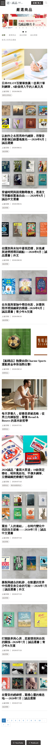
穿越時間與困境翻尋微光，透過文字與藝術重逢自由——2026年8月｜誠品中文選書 (24, 196)
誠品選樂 (33, 35)
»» (8, 724)
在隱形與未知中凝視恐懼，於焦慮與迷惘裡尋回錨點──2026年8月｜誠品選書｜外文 (24, 252)
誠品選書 (23, 35)
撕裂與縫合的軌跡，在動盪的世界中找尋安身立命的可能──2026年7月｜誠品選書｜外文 (24, 586)
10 (40, 720)
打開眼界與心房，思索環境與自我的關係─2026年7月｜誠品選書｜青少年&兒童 (23, 642)
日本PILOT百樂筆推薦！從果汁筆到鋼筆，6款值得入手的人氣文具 (23, 85)
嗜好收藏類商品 (16, 485)
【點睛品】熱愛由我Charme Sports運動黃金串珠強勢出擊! (24, 362)
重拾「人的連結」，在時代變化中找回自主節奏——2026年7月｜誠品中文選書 (24, 529)
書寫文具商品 (6, 95)
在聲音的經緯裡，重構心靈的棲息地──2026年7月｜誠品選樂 (23, 696)
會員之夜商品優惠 (9, 40)
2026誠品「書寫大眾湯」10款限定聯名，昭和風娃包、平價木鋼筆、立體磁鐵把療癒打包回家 (23, 473)
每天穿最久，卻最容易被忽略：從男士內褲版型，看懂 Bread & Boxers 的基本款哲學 (23, 417)
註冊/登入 (37, 3)
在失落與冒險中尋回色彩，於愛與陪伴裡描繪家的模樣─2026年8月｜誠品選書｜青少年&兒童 (23, 308)
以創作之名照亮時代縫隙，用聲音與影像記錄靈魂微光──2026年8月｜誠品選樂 (24, 139)
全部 (3, 35)
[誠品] (15, 3)
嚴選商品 (12, 35)
